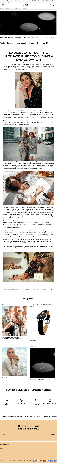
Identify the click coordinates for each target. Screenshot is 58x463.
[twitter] (51, 38)
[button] (3, 5)
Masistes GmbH (12, 460)
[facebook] (49, 38)
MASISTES (6, 460)
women (25, 37)
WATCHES (6, 8)
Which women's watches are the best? (40, 379)
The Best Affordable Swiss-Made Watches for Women (41, 340)
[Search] (48, 5)
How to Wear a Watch (8, 377)
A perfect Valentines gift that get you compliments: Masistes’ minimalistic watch (11, 338)
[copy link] (55, 38)
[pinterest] (53, 38)
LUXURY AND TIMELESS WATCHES (8, 37)
